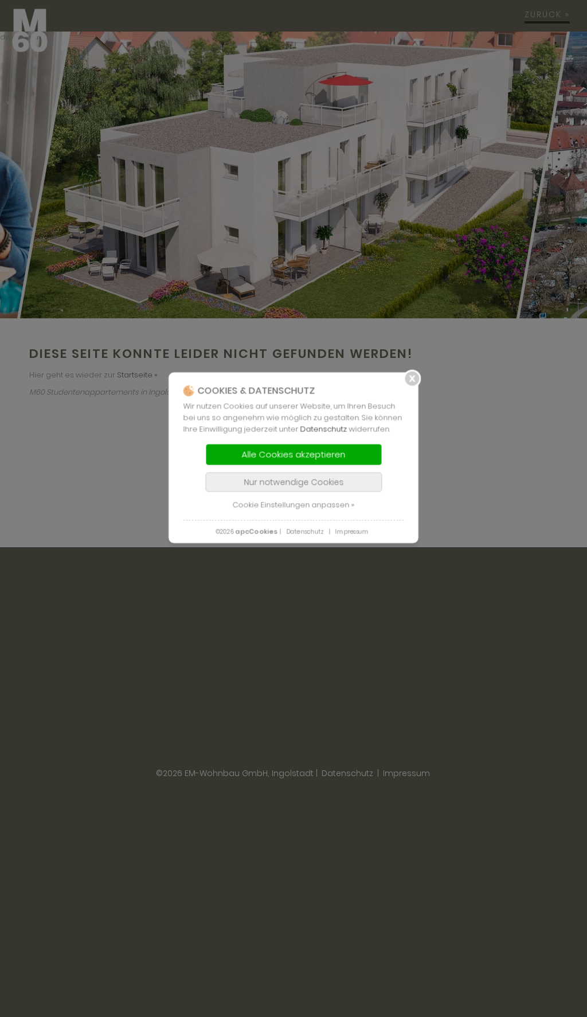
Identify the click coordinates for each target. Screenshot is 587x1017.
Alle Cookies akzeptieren (294, 454)
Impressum (352, 531)
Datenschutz (323, 428)
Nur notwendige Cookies (293, 482)
